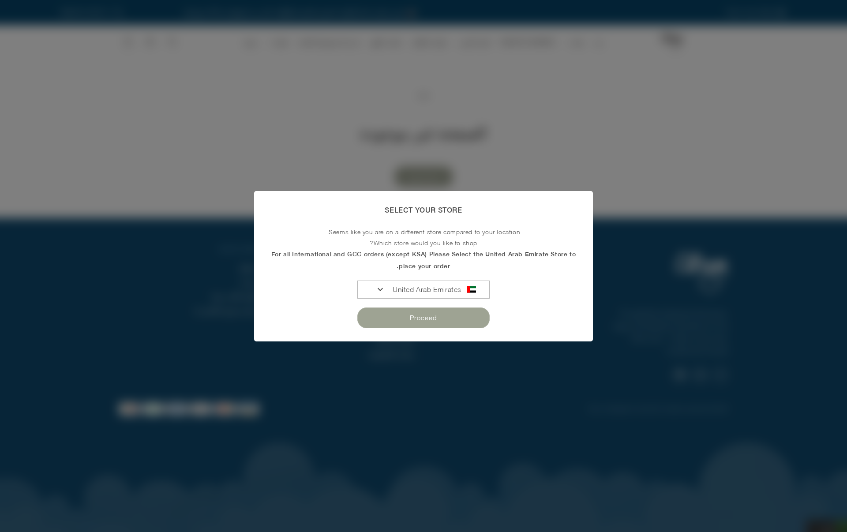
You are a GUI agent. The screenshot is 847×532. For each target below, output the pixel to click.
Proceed (423, 318)
